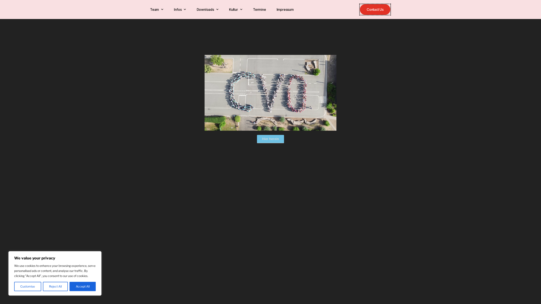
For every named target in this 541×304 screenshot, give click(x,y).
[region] (54, 273)
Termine (259, 9)
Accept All (83, 286)
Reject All (55, 286)
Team (154, 9)
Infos (178, 9)
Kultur (233, 9)
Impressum (285, 9)
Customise (27, 286)
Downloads (205, 9)
